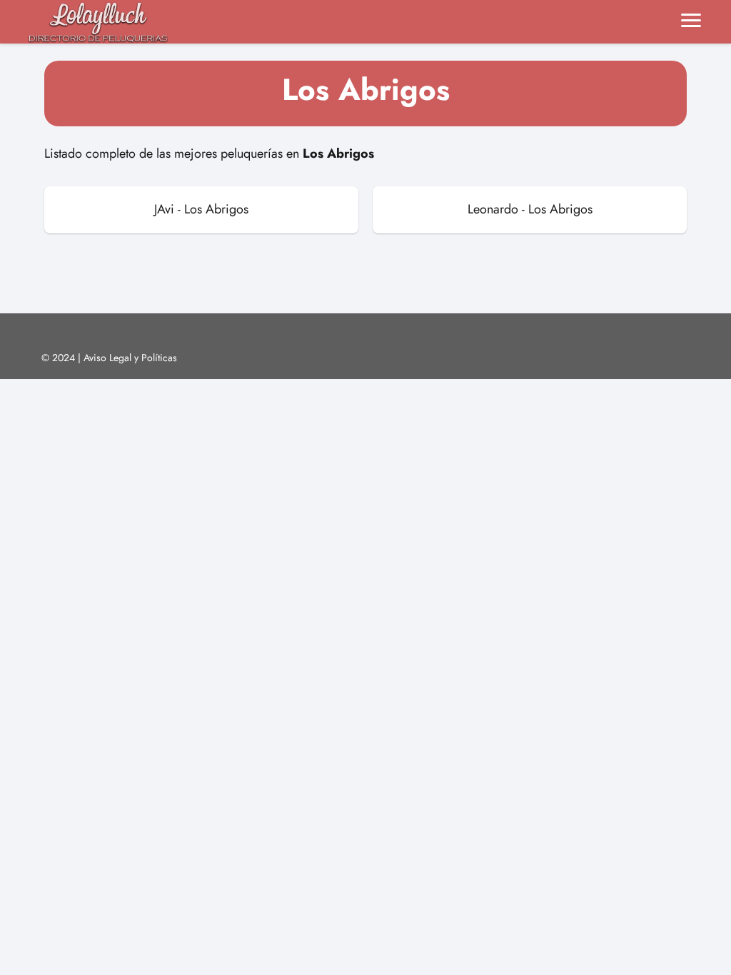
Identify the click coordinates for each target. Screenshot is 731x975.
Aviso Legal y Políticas (130, 357)
